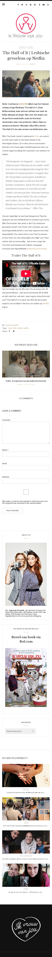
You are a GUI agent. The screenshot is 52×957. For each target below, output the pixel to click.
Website (5, 477)
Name (5, 450)
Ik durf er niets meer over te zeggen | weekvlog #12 (25, 859)
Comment (6, 420)
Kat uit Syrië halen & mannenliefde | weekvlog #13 (25, 826)
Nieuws (30, 47)
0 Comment (31, 64)
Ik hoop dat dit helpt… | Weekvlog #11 (25, 892)
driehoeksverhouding (37, 248)
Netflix (46, 303)
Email (4, 463)
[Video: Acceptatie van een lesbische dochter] (26, 365)
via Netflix (23, 104)
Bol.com (26, 641)
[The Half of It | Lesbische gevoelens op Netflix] (26, 86)
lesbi (20, 328)
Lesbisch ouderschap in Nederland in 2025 (25, 792)
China (37, 136)
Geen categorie (26, 855)
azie (10, 328)
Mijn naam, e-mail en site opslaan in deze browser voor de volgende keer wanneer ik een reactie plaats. (25, 502)
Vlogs (26, 822)
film (14, 328)
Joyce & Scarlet (11, 325)
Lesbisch (22, 47)
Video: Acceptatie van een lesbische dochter (26, 381)
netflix (25, 328)
